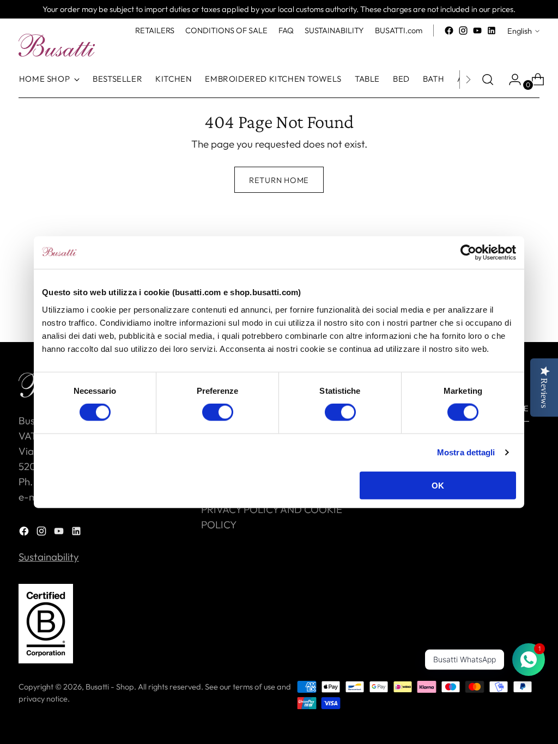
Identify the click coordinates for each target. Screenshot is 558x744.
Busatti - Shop (110, 686)
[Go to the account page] (510, 79)
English (519, 31)
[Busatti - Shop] (57, 45)
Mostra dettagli (466, 452)
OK (438, 485)
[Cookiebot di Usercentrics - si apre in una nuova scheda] (468, 253)
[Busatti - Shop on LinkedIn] (491, 30)
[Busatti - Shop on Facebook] (449, 30)
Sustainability (49, 556)
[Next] (468, 79)
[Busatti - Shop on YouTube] (477, 30)
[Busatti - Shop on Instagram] (463, 30)
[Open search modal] (488, 79)
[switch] (217, 412)
